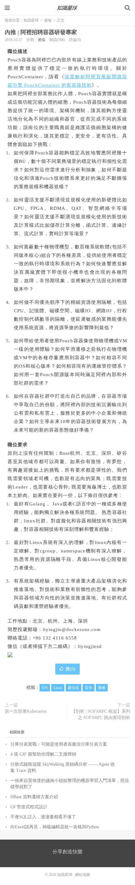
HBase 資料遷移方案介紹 (34, 796)
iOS (45, 688)
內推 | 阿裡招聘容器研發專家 (41, 32)
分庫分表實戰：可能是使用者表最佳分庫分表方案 (58, 744)
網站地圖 (82, 874)
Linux (57, 688)
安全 (88, 688)
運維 (101, 688)
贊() (70, 669)
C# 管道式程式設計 (28, 807)
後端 (47, 20)
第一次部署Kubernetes (25, 711)
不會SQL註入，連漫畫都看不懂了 (43, 817)
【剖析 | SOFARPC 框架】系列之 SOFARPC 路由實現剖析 (100, 714)
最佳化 (73, 688)
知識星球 (67, 8)
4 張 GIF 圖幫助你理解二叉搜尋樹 (43, 754)
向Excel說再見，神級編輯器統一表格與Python (54, 827)
